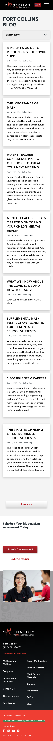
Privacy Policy (20, 715)
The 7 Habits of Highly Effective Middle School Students (25, 434)
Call (20, 559)
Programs (8, 671)
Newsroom (32, 691)
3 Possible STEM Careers (26, 378)
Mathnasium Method (9, 662)
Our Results (9, 703)
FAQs (30, 697)
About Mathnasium (37, 661)
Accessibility (8, 715)
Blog (29, 704)
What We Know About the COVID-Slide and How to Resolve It (25, 286)
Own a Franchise (35, 668)
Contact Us (9, 689)
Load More (26, 504)
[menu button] (38, 5)
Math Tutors (33, 676)
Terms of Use (9, 726)
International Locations (9, 680)
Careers (31, 684)
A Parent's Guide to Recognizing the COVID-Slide (26, 52)
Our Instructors (11, 696)
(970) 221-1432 (12, 647)
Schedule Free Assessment (20, 549)
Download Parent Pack (14, 654)
